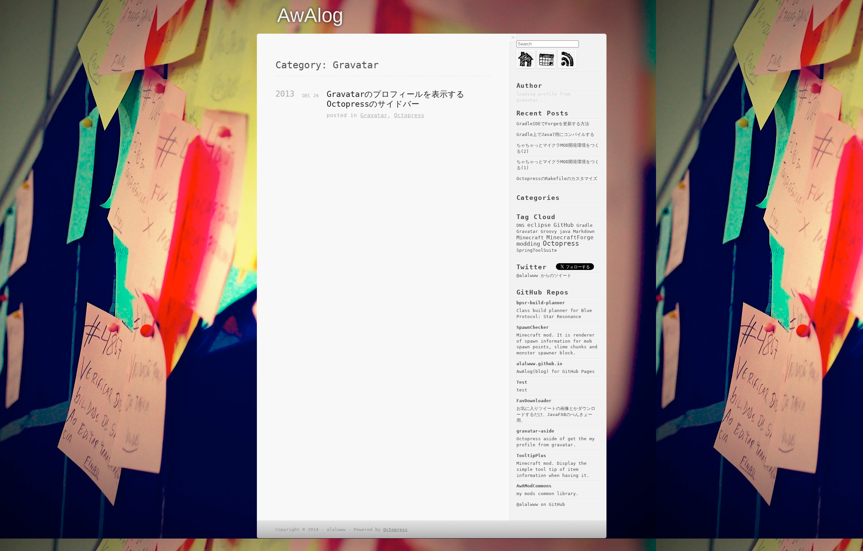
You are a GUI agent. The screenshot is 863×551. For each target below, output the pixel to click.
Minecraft (530, 238)
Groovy (549, 231)
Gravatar (373, 115)
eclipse (539, 225)
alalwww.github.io (539, 363)
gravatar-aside (535, 431)
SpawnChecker (532, 327)
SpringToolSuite (536, 250)
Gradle (584, 225)
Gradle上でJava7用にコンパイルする (555, 134)
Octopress (409, 115)
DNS (520, 225)
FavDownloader (534, 400)
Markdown (584, 231)
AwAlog (310, 15)
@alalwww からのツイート (543, 275)
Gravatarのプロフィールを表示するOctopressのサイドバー (396, 99)
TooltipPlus (531, 455)
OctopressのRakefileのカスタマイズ (556, 178)
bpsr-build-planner (540, 302)
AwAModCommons (534, 485)
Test (521, 382)
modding (528, 243)
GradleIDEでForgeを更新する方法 (552, 123)
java (565, 231)
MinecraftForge (570, 237)
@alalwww (527, 504)
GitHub (564, 225)
